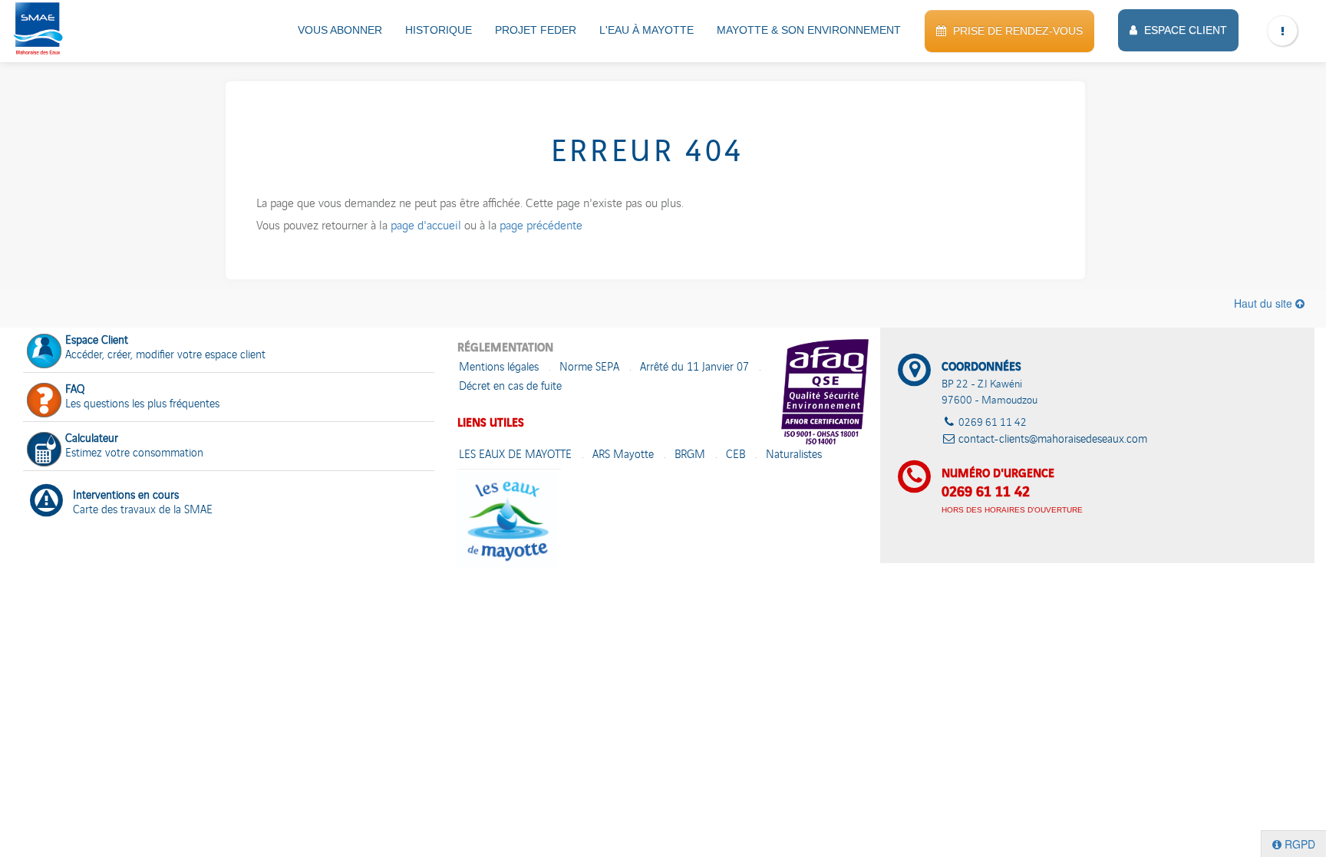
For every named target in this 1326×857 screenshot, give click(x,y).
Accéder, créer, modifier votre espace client (165, 348)
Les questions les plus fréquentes (142, 397)
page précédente (541, 227)
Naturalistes (794, 455)
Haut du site (1264, 303)
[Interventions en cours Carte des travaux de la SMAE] (228, 481)
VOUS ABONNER (340, 30)
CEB (735, 455)
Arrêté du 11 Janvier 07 (694, 368)
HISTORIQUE (438, 30)
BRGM (690, 455)
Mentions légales (499, 368)
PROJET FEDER (535, 30)
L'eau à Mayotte (646, 30)
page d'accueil (426, 227)
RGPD (1298, 844)
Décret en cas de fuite (510, 387)
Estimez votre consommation (134, 446)
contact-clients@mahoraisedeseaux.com (1052, 440)
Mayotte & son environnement (809, 30)
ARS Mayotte (623, 455)
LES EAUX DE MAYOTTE (515, 455)
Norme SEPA (589, 368)
